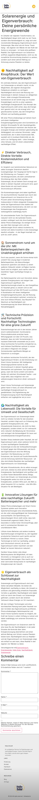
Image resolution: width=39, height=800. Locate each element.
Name (4, 697)
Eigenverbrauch (22, 648)
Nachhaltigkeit (27, 650)
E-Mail (4, 705)
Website (4, 713)
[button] (33, 6)
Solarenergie (5, 652)
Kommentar (6, 671)
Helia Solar (17, 650)
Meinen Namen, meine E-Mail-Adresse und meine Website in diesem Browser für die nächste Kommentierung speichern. (19, 724)
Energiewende (6, 650)
